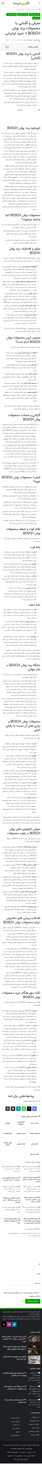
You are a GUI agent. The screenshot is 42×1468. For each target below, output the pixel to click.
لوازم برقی (36, 18)
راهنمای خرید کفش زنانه (21, 1459)
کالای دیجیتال (35, 1435)
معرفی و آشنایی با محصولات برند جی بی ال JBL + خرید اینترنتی (11, 1200)
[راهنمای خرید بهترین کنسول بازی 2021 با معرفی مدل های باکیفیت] (31, 1170)
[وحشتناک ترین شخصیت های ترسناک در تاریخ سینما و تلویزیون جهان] (34, 1350)
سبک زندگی (35, 1428)
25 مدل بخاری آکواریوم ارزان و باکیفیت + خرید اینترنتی (11, 1179)
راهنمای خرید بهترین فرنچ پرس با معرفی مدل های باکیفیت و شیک (32, 1199)
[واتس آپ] (24, 1108)
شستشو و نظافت (34, 1133)
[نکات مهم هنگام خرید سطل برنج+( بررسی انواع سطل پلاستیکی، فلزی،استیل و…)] (31, 1211)
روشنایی (7, 1123)
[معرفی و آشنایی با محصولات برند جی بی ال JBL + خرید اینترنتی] (11, 1190)
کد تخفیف (16, 1425)
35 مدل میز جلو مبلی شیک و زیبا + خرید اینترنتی (15, 1401)
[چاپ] (7, 1108)
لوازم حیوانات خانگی (7, 1144)
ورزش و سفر (15, 1421)
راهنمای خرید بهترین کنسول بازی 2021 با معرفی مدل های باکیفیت (31, 1179)
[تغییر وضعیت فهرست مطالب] (5, 47)
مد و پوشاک (35, 1417)
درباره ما (29, 1452)
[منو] (39, 4)
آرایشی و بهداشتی (33, 1431)
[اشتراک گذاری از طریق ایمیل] (13, 1108)
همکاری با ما (18, 1456)
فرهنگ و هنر (15, 1435)
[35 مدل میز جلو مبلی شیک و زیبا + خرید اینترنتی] (34, 1403)
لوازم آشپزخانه (20, 9)
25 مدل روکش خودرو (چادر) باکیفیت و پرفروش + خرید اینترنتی (14, 1374)
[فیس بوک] (34, 1108)
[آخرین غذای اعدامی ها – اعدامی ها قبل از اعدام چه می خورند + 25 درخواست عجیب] (34, 1340)
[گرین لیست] (21, 3)
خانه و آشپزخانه (30, 9)
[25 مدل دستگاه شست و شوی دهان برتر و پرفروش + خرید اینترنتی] (34, 1391)
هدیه (17, 1432)
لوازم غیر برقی (34, 1154)
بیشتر (4, 1319)
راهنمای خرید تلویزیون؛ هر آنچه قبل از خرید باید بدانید (14, 1357)
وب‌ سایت (37, 1283)
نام (39, 1264)
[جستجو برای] (3, 4)
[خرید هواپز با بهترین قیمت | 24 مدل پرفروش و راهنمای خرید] (11, 1211)
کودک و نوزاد (15, 1418)
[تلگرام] (18, 1108)
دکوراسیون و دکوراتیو (21, 1123)
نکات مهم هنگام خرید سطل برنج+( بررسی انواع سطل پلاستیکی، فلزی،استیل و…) (32, 1220)
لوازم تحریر (15, 1428)
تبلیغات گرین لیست (29, 1456)
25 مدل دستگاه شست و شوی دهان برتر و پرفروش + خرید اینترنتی (15, 1387)
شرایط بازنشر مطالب (12, 1452)
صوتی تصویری (22, 14)
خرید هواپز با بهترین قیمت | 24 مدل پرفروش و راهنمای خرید (11, 1220)
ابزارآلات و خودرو (34, 1424)
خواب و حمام (34, 1123)
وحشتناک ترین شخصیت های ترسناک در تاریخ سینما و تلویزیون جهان (14, 1347)
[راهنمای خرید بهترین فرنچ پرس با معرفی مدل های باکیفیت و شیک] (31, 1190)
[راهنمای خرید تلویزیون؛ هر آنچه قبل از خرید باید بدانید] (34, 1360)
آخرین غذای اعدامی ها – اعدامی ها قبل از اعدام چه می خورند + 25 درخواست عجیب (14, 1339)
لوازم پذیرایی (21, 1144)
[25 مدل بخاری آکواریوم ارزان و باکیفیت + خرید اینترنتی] (11, 1170)
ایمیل (38, 1273)
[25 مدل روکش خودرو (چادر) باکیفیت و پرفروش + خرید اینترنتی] (34, 1378)
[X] (29, 1108)
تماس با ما (23, 1452)
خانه (37, 9)
